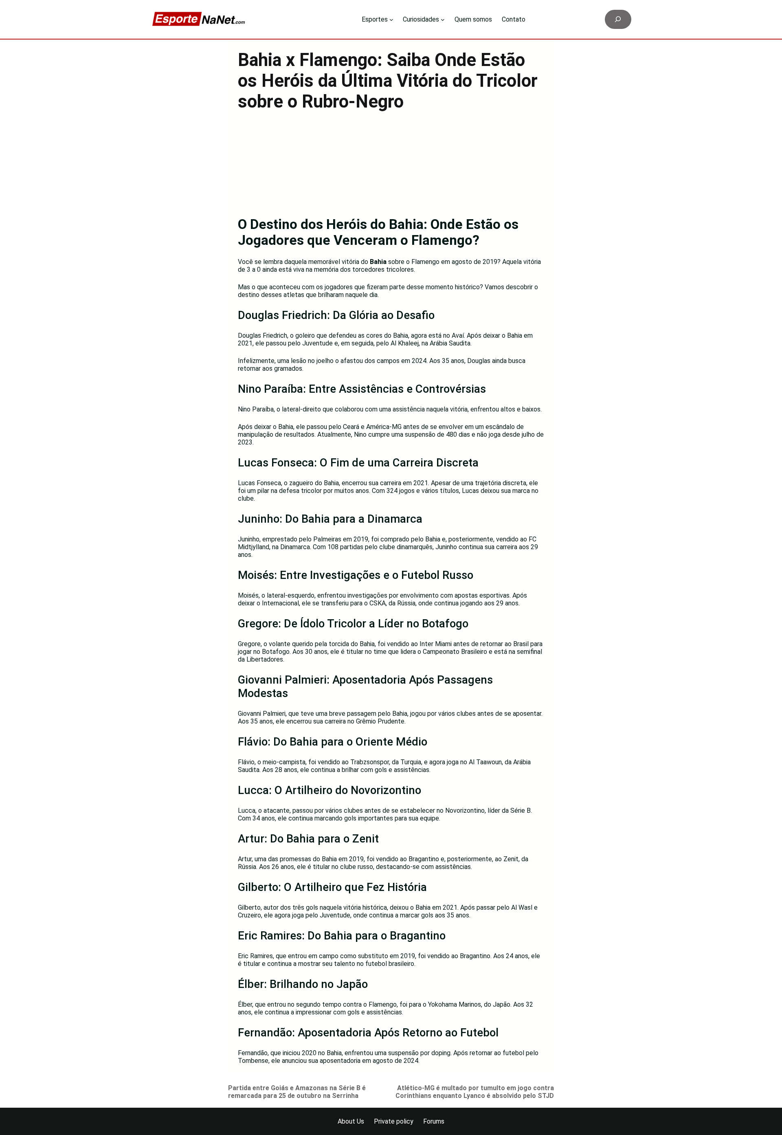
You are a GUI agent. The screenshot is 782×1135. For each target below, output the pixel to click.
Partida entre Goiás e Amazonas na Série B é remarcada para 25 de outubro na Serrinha (297, 1092)
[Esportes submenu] (391, 20)
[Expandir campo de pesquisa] (618, 19)
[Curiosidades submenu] (443, 20)
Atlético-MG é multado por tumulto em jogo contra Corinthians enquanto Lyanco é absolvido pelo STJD (474, 1092)
